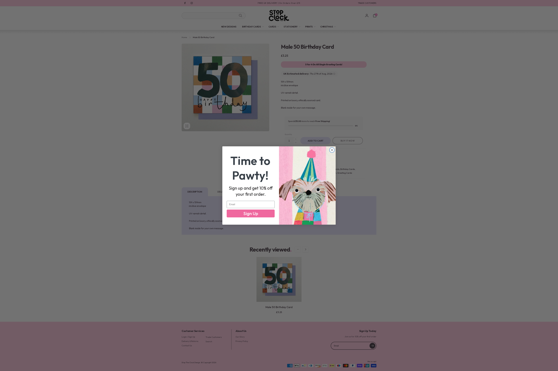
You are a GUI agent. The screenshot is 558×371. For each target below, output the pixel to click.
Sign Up (250, 213)
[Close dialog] (332, 150)
